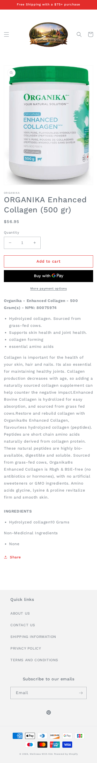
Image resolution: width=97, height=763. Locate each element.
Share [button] (15, 557)
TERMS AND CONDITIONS (34, 660)
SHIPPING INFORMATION (33, 637)
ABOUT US (20, 613)
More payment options (48, 288)
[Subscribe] (80, 693)
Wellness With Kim (41, 754)
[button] (6, 34)
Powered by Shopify (66, 754)
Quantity (11, 232)
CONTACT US (22, 625)
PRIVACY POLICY (25, 648)
